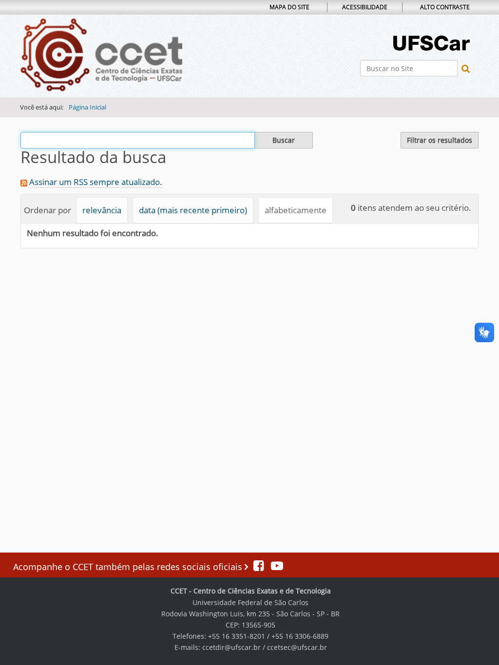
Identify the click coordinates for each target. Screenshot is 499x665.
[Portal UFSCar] (431, 42)
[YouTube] (274, 567)
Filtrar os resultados (439, 140)
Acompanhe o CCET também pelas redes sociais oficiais (129, 567)
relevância (101, 210)
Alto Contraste (445, 7)
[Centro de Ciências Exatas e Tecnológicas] (101, 55)
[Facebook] (259, 567)
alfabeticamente (295, 210)
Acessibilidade (364, 7)
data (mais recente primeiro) (193, 210)
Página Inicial (87, 107)
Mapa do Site (289, 7)
